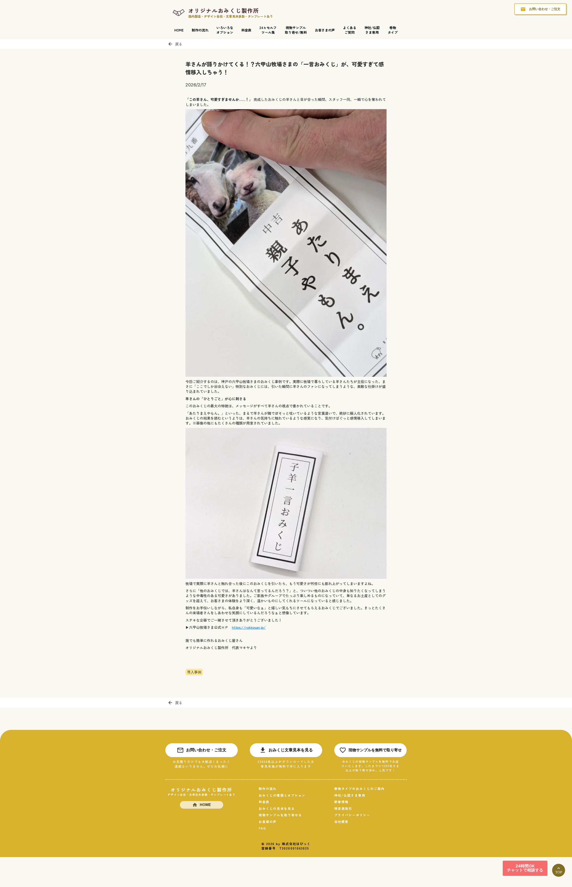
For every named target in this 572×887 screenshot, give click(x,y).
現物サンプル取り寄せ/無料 (296, 30)
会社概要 (341, 822)
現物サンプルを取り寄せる (280, 815)
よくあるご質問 (349, 30)
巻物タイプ (393, 30)
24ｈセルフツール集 (268, 30)
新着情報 (341, 802)
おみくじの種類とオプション (282, 795)
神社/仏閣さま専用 (372, 30)
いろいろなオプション (225, 30)
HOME (179, 30)
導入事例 (194, 672)
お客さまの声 (325, 30)
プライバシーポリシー (352, 815)
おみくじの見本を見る (277, 808)
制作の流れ (200, 30)
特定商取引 (343, 808)
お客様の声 (268, 822)
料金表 (246, 30)
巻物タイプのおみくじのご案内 (359, 789)
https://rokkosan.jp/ (249, 627)
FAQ (262, 828)
